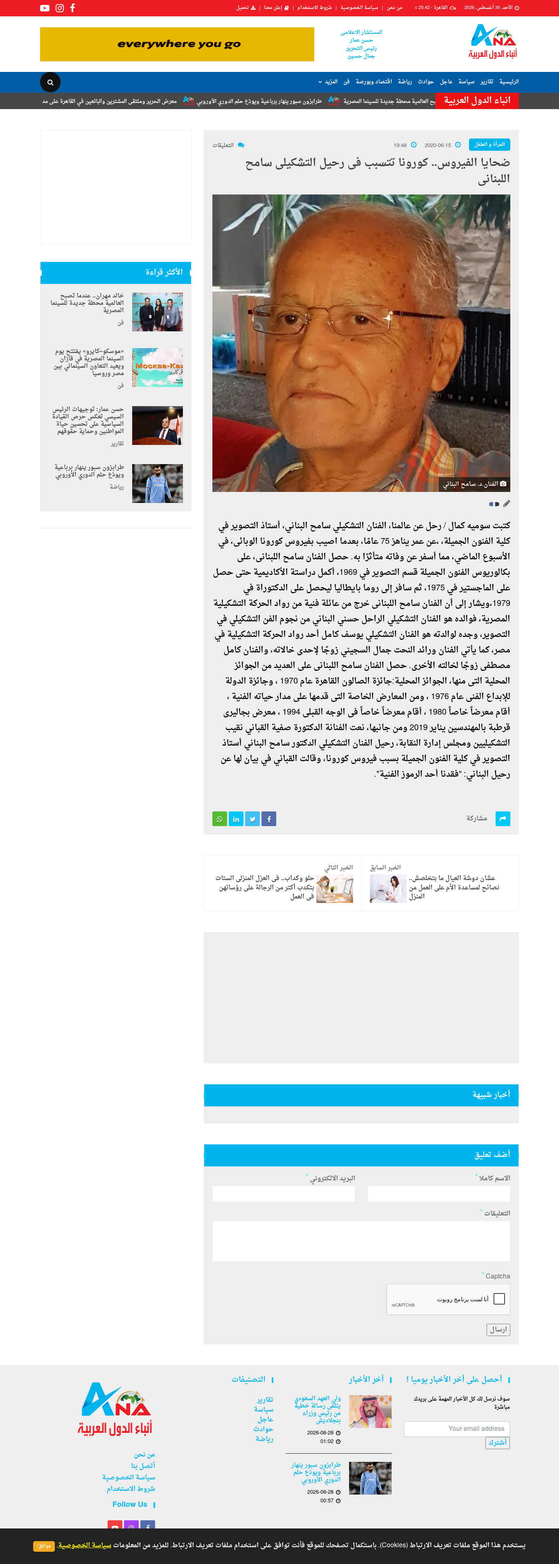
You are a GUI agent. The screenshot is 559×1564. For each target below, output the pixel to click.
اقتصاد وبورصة (374, 82)
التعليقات (223, 146)
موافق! (44, 1546)
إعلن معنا (273, 8)
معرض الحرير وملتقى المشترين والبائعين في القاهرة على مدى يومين (144, 101)
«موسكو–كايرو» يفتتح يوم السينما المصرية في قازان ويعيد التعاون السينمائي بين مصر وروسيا (89, 363)
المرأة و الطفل (489, 144)
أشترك (498, 1443)
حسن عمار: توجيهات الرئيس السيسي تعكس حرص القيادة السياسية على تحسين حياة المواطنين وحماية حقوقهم (88, 421)
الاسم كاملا (493, 1178)
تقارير (487, 82)
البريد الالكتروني (330, 1178)
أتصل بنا (143, 1466)
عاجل (446, 82)
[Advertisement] (361, 998)
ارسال (498, 1330)
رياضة (405, 82)
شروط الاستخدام (315, 8)
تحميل (242, 8)
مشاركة (476, 819)
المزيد (331, 82)
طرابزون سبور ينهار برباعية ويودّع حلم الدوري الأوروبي (303, 101)
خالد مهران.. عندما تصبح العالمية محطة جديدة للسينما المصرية (87, 304)
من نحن (394, 8)
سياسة (466, 82)
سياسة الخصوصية (359, 8)
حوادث (426, 82)
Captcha (496, 1276)
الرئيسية (509, 82)
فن (346, 82)
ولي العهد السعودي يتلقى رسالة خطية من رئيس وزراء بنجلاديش (317, 1410)
